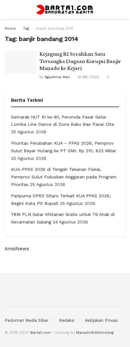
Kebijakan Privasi (101, 320)
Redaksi (66, 320)
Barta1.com (40, 332)
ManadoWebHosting (95, 332)
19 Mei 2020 (87, 77)
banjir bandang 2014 (54, 28)
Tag (26, 28)
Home (10, 28)
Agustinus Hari (57, 77)
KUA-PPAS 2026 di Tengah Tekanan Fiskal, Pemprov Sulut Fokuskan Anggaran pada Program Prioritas (63, 177)
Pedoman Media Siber (27, 320)
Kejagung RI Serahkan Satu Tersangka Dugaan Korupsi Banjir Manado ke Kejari (80, 61)
